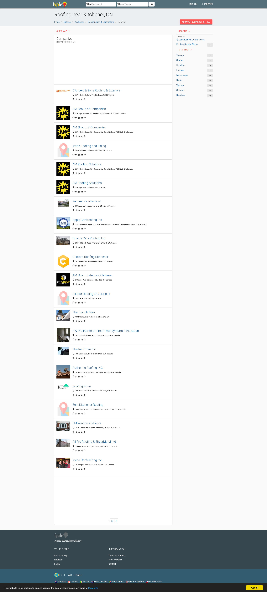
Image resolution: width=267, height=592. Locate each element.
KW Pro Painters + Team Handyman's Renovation (105, 330)
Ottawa (179, 60)
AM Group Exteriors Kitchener (92, 275)
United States (155, 581)
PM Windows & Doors (86, 423)
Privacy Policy (115, 559)
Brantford (180, 95)
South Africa (117, 581)
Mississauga (182, 75)
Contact (112, 564)
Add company (60, 555)
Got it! (254, 587)
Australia (61, 581)
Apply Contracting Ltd (87, 220)
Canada (74, 581)
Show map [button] (61, 31)
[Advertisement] (107, 64)
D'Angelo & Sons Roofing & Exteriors (96, 90)
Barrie (179, 80)
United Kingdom (136, 581)
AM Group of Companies (89, 109)
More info (93, 587)
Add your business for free (196, 22)
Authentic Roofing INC (87, 367)
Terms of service (116, 555)
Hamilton (180, 65)
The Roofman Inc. (84, 349)
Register (208, 4)
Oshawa (180, 90)
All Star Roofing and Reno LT (91, 294)
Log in (194, 4)
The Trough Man (83, 312)
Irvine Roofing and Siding (89, 146)
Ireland (85, 581)
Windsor (180, 85)
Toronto (180, 55)
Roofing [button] (183, 31)
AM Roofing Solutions (87, 164)
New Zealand (100, 581)
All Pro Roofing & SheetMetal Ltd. (94, 441)
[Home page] (60, 4)
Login (57, 564)
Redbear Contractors (86, 201)
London (180, 70)
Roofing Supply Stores (187, 44)
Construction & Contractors (192, 39)
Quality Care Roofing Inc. (89, 238)
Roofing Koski (81, 386)
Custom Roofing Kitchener (90, 257)
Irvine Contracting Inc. (87, 460)
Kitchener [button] (184, 50)
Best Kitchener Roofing (87, 404)
